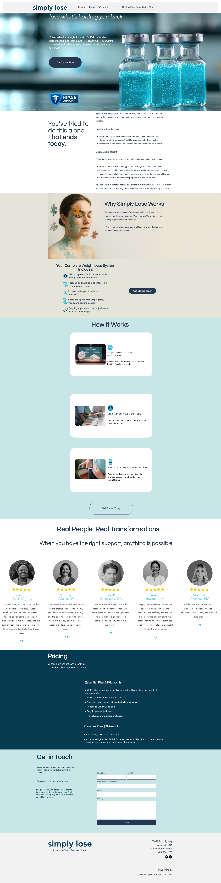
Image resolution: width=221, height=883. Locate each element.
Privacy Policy (165, 869)
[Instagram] (166, 856)
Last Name (132, 773)
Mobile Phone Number (106, 781)
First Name (101, 773)
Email (99, 790)
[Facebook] (170, 856)
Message (100, 799)
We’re (40, 767)
